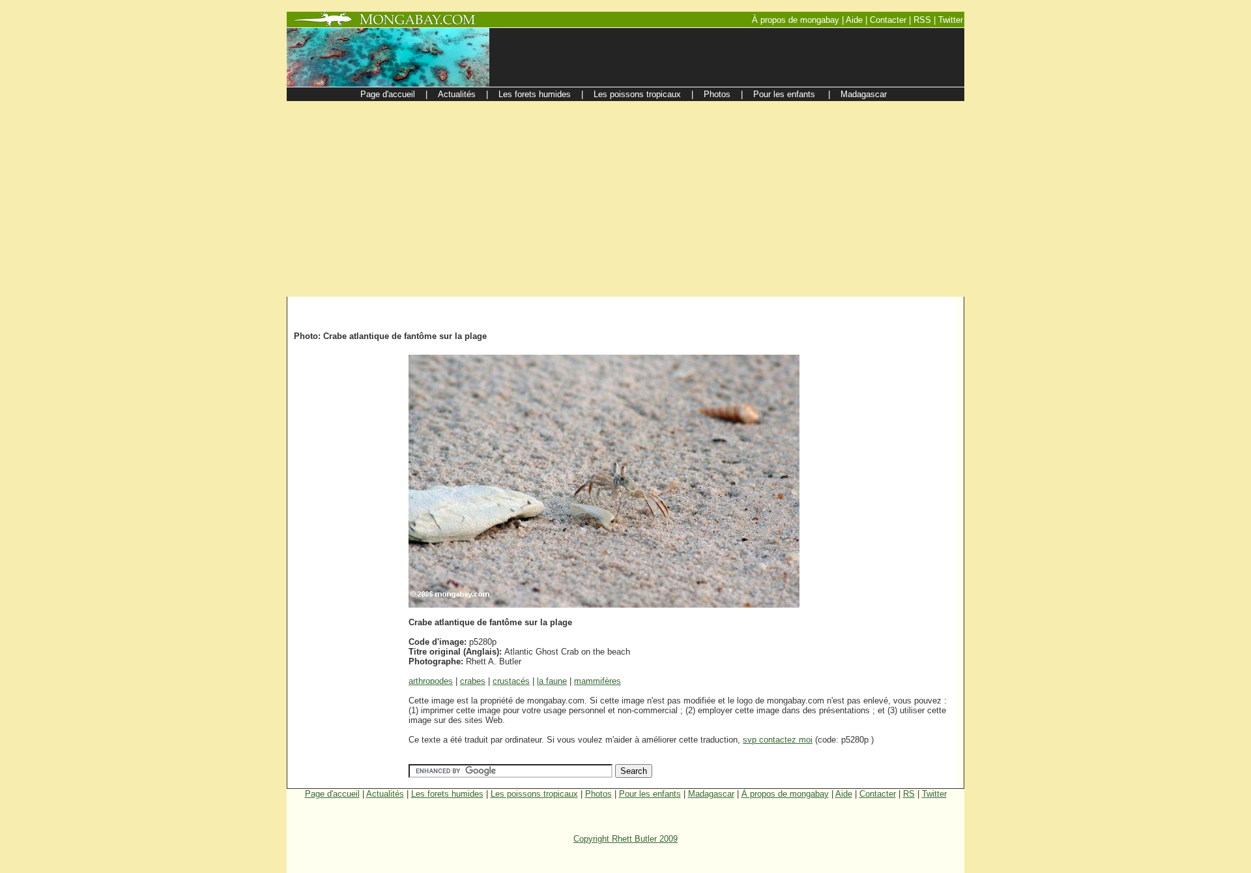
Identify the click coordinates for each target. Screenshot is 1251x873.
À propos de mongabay (785, 794)
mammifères (597, 681)
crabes (472, 681)
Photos (598, 794)
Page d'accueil (332, 794)
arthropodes (431, 681)
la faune (552, 681)
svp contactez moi (777, 740)
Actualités (385, 794)
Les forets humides (447, 794)
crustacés (511, 681)
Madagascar (711, 794)
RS (909, 794)
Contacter (877, 794)
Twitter (934, 794)
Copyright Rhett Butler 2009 (625, 839)
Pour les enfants (650, 794)
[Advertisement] (625, 199)
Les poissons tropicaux (534, 794)
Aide (843, 794)
